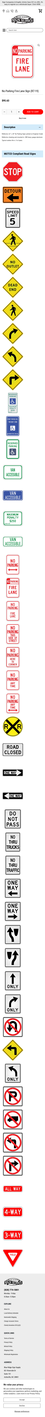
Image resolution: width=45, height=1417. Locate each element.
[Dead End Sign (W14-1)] (13, 287)
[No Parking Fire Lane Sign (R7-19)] (13, 588)
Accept (22, 1400)
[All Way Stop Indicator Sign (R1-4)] (13, 1189)
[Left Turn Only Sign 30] (13, 1073)
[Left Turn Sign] (13, 1050)
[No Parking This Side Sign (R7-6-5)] (13, 634)
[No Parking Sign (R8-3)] (13, 565)
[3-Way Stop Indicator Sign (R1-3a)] (13, 1235)
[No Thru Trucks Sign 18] (13, 842)
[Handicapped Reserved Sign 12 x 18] (13, 449)
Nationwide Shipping (10, 1317)
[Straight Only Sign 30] (13, 981)
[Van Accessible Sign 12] (13, 472)
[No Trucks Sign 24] (13, 1119)
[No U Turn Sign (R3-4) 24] (13, 1027)
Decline (22, 1406)
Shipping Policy (8, 1350)
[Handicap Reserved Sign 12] (13, 403)
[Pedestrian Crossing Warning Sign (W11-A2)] (13, 241)
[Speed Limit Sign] (13, 218)
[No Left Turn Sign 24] (13, 1143)
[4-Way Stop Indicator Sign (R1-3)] (13, 1212)
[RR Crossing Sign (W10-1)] (13, 726)
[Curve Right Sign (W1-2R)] (13, 334)
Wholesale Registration (11, 1354)
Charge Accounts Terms (11, 1321)
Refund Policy (8, 1346)
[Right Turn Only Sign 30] (13, 1004)
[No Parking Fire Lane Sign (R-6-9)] (13, 611)
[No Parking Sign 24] (13, 1096)
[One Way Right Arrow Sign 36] (13, 773)
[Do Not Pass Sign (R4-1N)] (13, 819)
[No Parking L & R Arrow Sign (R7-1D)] (13, 703)
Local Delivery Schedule (11, 1313)
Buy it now (22, 118)
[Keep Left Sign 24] (13, 935)
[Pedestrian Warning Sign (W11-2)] (13, 310)
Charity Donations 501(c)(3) (12, 1325)
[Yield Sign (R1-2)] (13, 1258)
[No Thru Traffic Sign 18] (13, 865)
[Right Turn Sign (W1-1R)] (13, 380)
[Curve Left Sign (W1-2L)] (13, 357)
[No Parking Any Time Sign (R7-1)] (13, 680)
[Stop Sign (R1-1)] (13, 172)
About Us (7, 1309)
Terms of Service (9, 1338)
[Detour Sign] (13, 195)
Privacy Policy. (35, 1393)
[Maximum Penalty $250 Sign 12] (13, 518)
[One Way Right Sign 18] (13, 911)
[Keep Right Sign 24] (13, 958)
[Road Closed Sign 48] (13, 750)
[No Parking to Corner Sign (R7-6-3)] (13, 657)
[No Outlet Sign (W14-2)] (13, 264)
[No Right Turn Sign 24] (13, 1166)
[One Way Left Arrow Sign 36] (13, 796)
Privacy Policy (8, 1342)
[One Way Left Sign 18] (13, 888)
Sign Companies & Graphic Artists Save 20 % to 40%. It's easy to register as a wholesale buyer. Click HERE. (22, 3)
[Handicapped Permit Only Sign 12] (13, 426)
